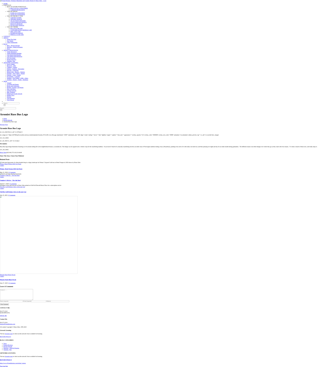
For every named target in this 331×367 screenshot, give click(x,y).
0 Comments (12, 172)
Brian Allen (3, 152)
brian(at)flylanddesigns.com (7, 324)
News (5, 343)
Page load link (4, 366)
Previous (2, 124)
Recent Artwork (7, 346)
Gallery (2, 165)
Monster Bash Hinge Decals (7, 275)
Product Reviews (8, 345)
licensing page (9, 333)
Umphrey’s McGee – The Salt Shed (9, 175)
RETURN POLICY (5, 336)
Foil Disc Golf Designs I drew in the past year (12, 187)
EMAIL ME (3, 315)
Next (6, 124)
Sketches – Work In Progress (11, 348)
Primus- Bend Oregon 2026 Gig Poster (10, 164)
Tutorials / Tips (7, 349)
